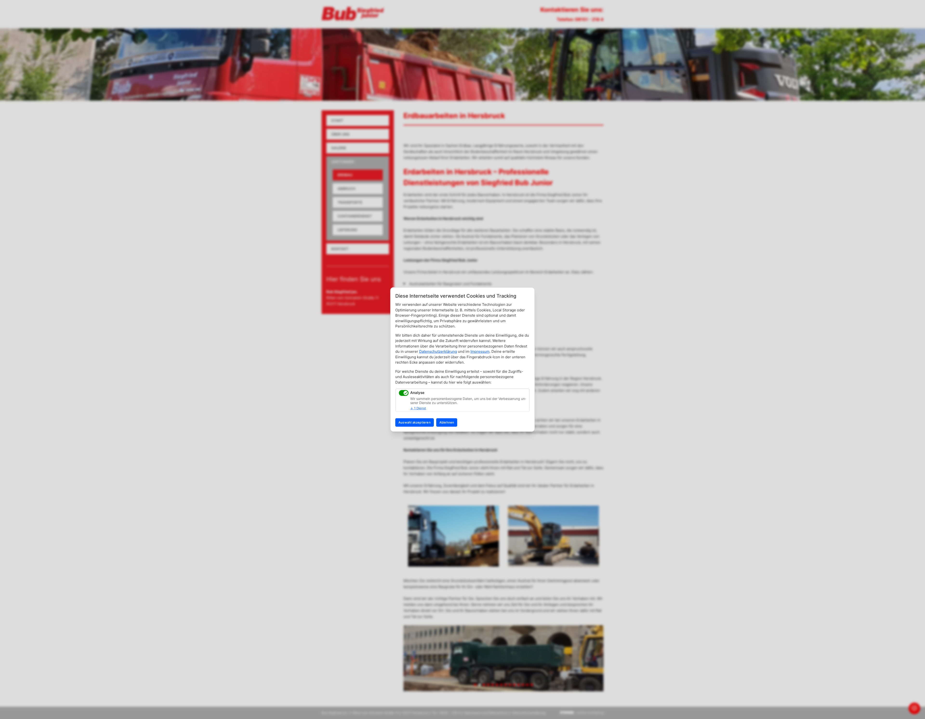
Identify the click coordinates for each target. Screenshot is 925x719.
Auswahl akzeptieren (414, 422)
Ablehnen (446, 422)
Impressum (479, 351)
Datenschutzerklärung (438, 351)
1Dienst (418, 408)
